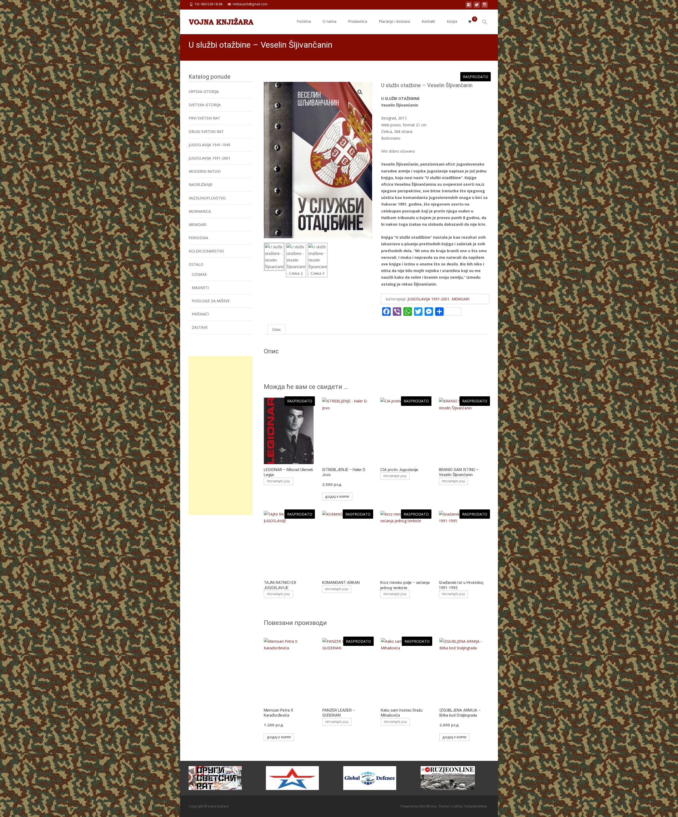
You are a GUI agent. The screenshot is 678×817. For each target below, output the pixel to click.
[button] (363, 90)
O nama (329, 21)
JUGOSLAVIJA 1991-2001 (428, 298)
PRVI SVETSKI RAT (204, 118)
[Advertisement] (220, 435)
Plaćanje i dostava (394, 21)
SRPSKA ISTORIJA (204, 91)
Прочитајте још (278, 481)
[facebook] (469, 5)
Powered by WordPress (419, 806)
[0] (470, 22)
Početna (304, 21)
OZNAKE (199, 274)
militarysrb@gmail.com (250, 4)
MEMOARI (460, 298)
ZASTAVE (200, 327)
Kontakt (428, 21)
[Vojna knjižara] (217, 20)
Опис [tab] (276, 329)
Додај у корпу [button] (337, 497)
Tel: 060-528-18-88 (208, 4)
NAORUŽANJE (200, 184)
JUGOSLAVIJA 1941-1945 (209, 144)
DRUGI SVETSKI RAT (206, 131)
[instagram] (484, 5)
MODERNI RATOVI (205, 171)
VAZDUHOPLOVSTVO (207, 198)
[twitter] (477, 5)
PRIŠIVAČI (200, 314)
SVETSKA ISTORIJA (205, 104)
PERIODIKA (198, 237)
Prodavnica (357, 21)
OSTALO (196, 264)
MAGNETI (200, 287)
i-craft (454, 806)
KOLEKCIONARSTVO (206, 251)
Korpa (452, 21)
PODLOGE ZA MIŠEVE (211, 300)
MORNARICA (200, 211)
